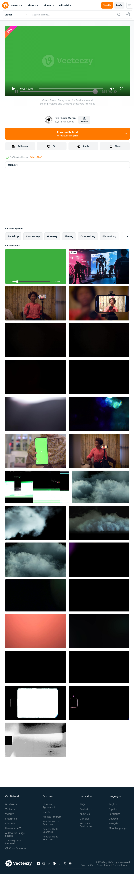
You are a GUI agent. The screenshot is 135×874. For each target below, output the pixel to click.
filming (69, 235)
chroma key (33, 235)
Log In (119, 5)
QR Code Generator (10, 848)
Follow (84, 121)
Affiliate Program (51, 815)
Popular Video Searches (49, 836)
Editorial (64, 5)
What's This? (36, 157)
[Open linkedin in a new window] (49, 865)
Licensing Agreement (48, 804)
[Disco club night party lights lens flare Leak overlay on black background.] (99, 666)
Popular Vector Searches (50, 821)
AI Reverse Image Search (15, 833)
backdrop (13, 235)
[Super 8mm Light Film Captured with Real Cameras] (35, 701)
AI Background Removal (13, 840)
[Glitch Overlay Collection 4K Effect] (37, 485)
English (110, 802)
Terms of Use (87, 865)
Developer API (13, 826)
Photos (32, 5)
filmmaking (109, 235)
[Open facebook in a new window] (38, 865)
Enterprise (11, 817)
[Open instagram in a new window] (43, 865)
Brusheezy (11, 802)
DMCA (45, 810)
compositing (88, 235)
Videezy (9, 812)
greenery (52, 235)
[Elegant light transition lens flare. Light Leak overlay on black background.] (35, 376)
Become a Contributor (84, 823)
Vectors (15, 5)
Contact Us (84, 807)
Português (112, 812)
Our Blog (83, 817)
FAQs (81, 802)
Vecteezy (10, 807)
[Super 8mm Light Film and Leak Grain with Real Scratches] (99, 701)
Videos (47, 5)
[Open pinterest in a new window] (54, 865)
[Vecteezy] (5, 5)
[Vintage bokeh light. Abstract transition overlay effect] (99, 413)
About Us (83, 812)
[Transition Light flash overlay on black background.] (35, 413)
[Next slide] (122, 235)
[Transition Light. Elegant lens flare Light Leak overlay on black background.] (35, 339)
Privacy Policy (103, 865)
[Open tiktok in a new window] (59, 865)
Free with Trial (67, 133)
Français (111, 821)
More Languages (115, 826)
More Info (13, 163)
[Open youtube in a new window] (70, 865)
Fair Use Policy (120, 865)
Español (110, 807)
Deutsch (110, 817)
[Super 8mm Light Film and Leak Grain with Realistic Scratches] (35, 738)
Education (10, 821)
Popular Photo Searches (50, 829)
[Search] (119, 14)
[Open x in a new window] (65, 865)
